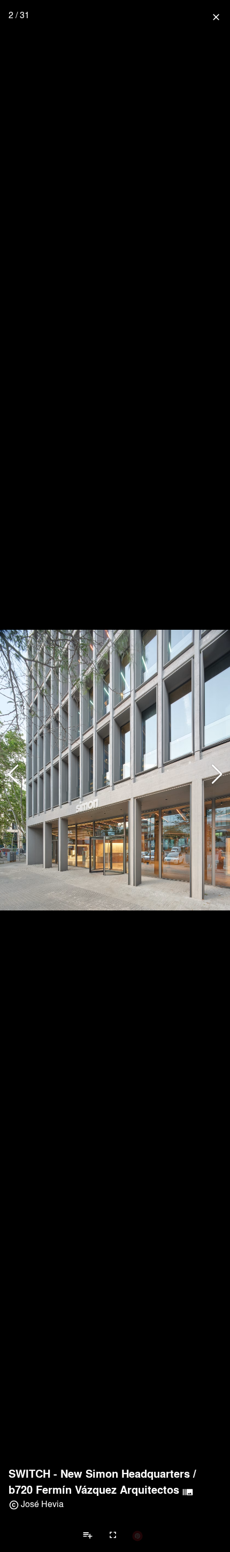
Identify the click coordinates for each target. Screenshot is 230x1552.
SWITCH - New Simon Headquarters (99, 1473)
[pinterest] (137, 1535)
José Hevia (42, 1503)
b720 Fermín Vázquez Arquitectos (94, 1489)
